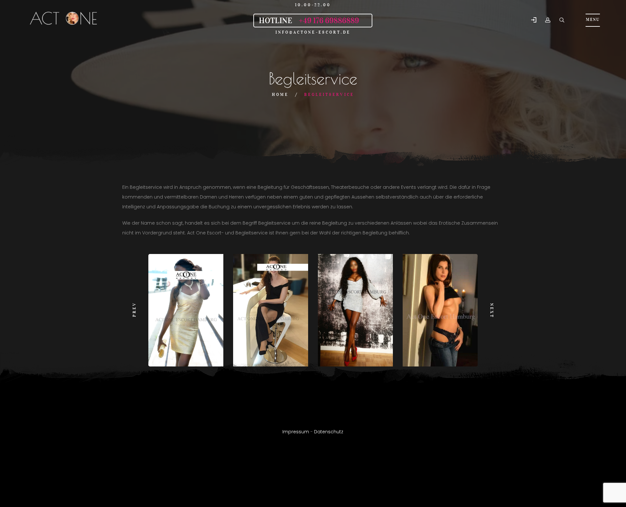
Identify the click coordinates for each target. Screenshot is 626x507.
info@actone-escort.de (313, 32)
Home (280, 94)
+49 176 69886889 (329, 20)
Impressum (295, 431)
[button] (533, 20)
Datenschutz (328, 431)
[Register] (547, 20)
